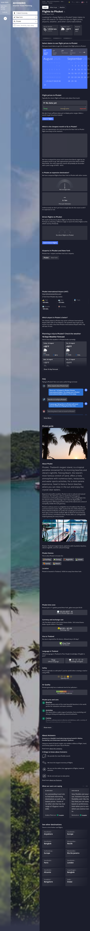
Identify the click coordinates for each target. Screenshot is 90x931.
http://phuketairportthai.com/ (51, 294)
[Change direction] (64, 11)
